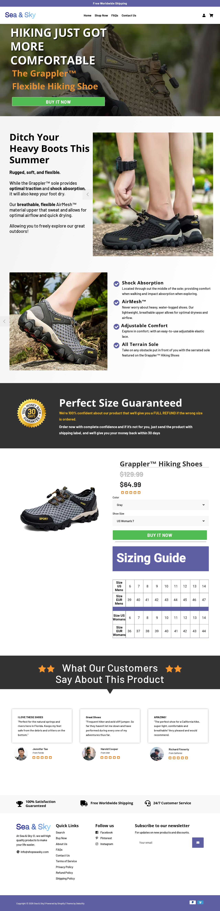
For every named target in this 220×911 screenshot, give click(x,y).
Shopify (61, 903)
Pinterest (106, 838)
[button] (149, 254)
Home (87, 15)
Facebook (106, 832)
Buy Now (61, 838)
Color (116, 497)
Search (60, 832)
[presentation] (112, 321)
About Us (61, 844)
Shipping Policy (65, 878)
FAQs (114, 15)
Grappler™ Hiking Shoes (161, 464)
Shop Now (101, 15)
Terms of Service (66, 861)
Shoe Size (118, 513)
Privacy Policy (64, 867)
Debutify (80, 903)
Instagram (106, 844)
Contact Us (129, 15)
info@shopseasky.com (34, 851)
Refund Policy (64, 872)
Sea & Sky (39, 903)
